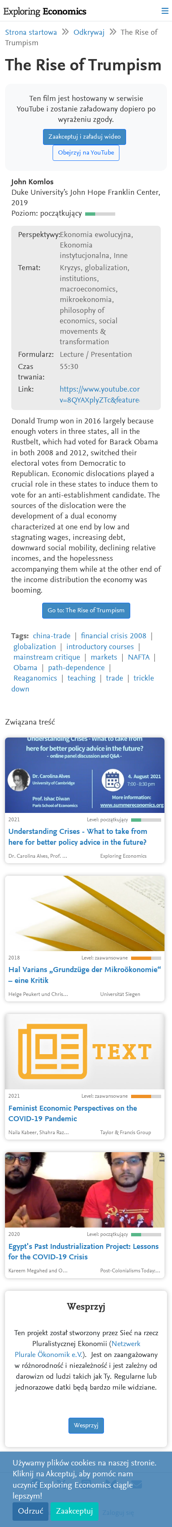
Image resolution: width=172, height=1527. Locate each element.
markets (104, 658)
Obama (25, 668)
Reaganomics (35, 679)
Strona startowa (31, 33)
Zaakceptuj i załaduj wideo (84, 137)
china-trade (52, 636)
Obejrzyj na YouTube (86, 153)
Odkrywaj (89, 33)
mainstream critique (46, 658)
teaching (82, 679)
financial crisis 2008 (114, 636)
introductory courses (100, 647)
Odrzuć (30, 1511)
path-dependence (76, 668)
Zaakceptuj (74, 1511)
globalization (34, 647)
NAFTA (138, 658)
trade (114, 679)
